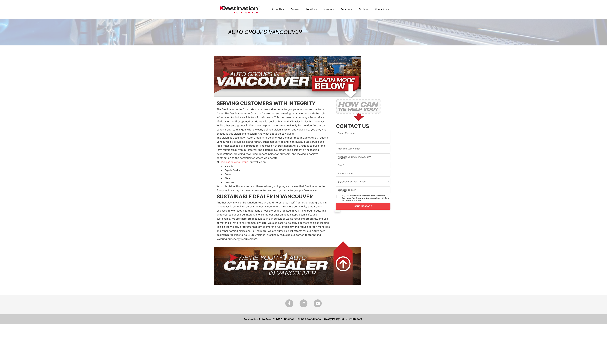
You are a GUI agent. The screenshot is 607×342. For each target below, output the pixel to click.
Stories (363, 9)
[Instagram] (303, 303)
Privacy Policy (331, 318)
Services (345, 9)
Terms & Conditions (308, 318)
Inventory (328, 9)
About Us (277, 9)
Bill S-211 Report (351, 318)
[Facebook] (289, 303)
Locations (311, 9)
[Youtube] (318, 303)
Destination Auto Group (233, 162)
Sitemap (289, 318)
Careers (295, 9)
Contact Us (381, 9)
